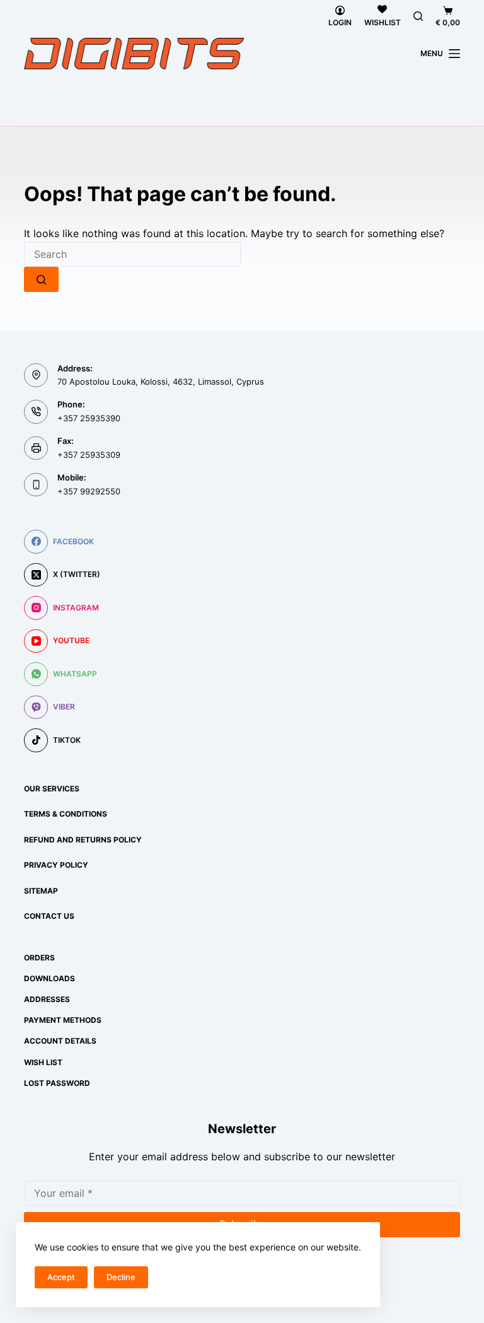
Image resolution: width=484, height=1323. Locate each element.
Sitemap (41, 890)
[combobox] (132, 254)
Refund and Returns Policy (83, 839)
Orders (39, 957)
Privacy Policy (56, 865)
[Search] (418, 16)
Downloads (49, 978)
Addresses (47, 999)
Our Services (51, 788)
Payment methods (62, 1020)
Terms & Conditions (65, 814)
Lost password (57, 1083)
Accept (61, 1277)
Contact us (49, 916)
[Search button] (41, 279)
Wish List (43, 1062)
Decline (121, 1277)
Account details (60, 1041)
